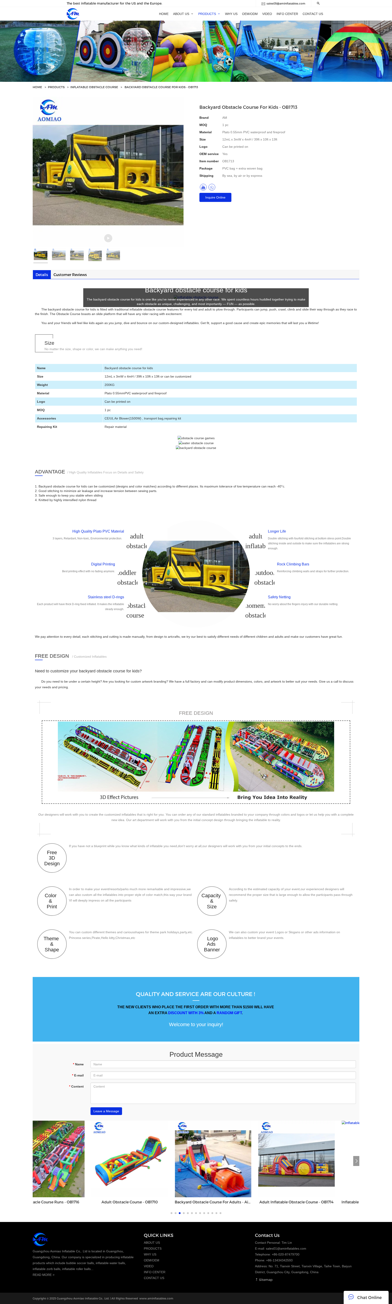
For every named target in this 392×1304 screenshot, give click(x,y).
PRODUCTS (56, 87)
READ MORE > (43, 1275)
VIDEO (149, 1266)
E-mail (78, 1075)
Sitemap (265, 1280)
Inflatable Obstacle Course (94, 87)
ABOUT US (152, 1242)
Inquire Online (215, 197)
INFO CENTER (154, 1272)
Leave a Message (106, 1111)
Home (37, 87)
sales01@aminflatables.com (286, 1248)
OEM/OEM (151, 1260)
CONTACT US (154, 1278)
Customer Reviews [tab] (70, 274)
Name (78, 1064)
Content (76, 1086)
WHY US (150, 1254)
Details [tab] (42, 274)
